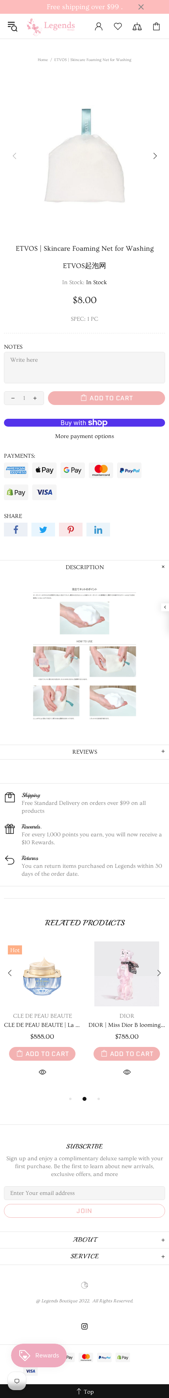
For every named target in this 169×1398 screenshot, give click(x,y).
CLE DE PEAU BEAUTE (42, 1016)
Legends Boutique (54, 26)
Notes (13, 347)
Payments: (19, 456)
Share (13, 516)
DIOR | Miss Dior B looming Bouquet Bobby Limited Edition (126, 1025)
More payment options (84, 436)
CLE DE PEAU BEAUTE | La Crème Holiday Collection (42, 1025)
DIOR (126, 1016)
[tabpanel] (42, 1018)
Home (43, 59)
